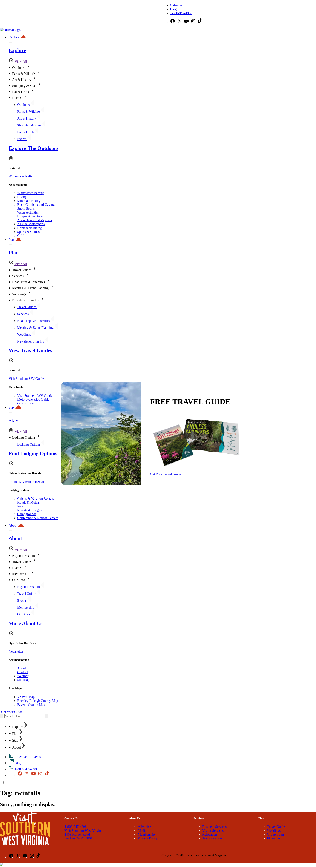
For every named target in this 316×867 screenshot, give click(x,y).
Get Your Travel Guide (165, 474)
